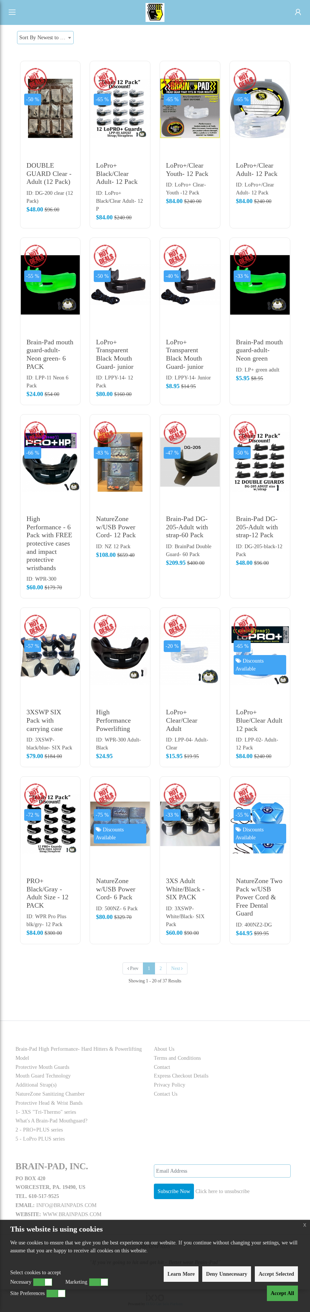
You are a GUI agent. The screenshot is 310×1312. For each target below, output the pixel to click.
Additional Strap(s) (36, 1085)
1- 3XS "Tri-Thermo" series (46, 1112)
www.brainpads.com (72, 1214)
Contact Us (165, 1094)
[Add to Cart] (70, 72)
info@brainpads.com (66, 1205)
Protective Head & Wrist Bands (49, 1103)
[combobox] (45, 37)
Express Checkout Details (181, 1076)
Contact (162, 1067)
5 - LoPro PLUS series (40, 1139)
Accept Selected (276, 1274)
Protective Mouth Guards (42, 1067)
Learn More (181, 1274)
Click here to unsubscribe (222, 1191)
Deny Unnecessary (226, 1274)
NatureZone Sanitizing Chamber (50, 1094)
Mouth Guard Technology (43, 1076)
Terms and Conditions (177, 1058)
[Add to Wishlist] (70, 102)
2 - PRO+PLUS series (39, 1130)
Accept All (282, 1293)
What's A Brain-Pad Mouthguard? (51, 1121)
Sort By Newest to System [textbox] (46, 37)
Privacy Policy (169, 1085)
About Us (164, 1049)
